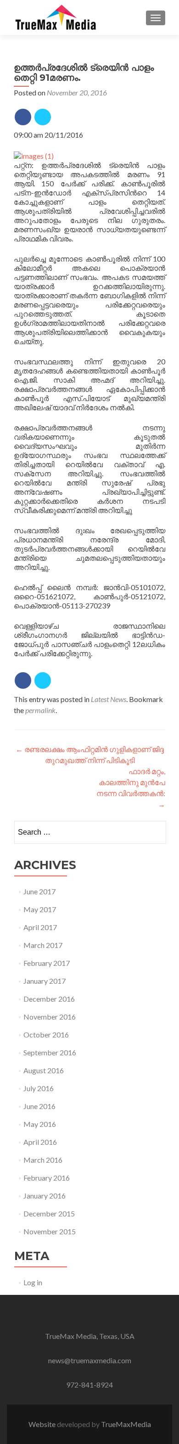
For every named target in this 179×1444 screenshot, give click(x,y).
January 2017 (44, 980)
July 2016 (38, 1088)
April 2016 (40, 1141)
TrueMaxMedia (126, 1424)
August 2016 (43, 1070)
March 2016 (42, 1159)
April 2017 (40, 927)
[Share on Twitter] (42, 117)
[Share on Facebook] (23, 117)
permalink (40, 710)
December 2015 (49, 1213)
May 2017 (39, 909)
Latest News (108, 699)
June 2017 (39, 891)
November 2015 (49, 1231)
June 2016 (39, 1106)
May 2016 (39, 1124)
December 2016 (49, 998)
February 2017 (46, 963)
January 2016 (44, 1195)
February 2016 (46, 1177)
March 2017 (42, 945)
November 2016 (49, 1016)
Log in (32, 1282)
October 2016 (46, 1034)
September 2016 (49, 1052)
